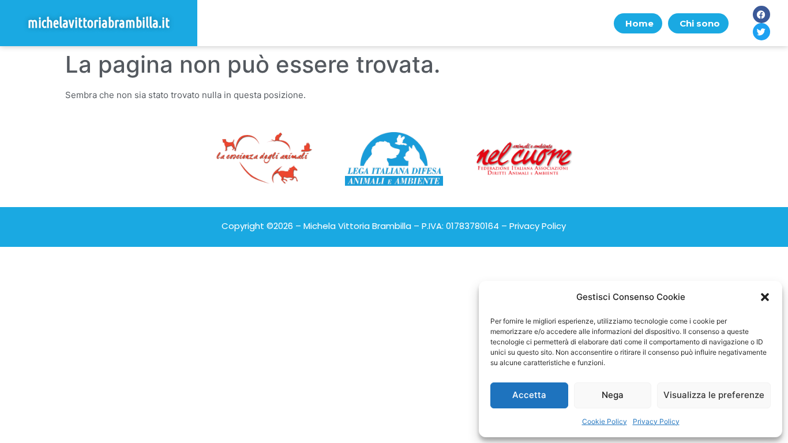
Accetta (529, 394)
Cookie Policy (604, 421)
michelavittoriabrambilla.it (99, 23)
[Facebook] (761, 14)
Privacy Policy (656, 421)
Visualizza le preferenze (713, 394)
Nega (613, 394)
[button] (765, 297)
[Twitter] (761, 31)
